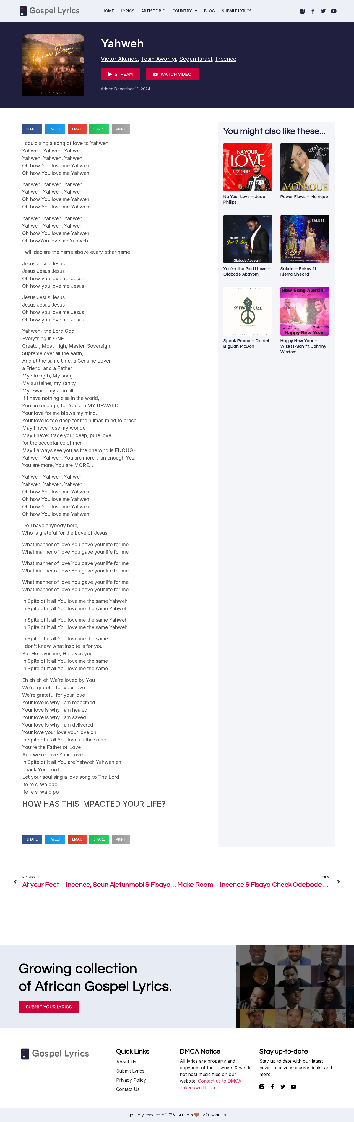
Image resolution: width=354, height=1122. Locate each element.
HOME (108, 11)
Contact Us (128, 1089)
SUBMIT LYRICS (237, 11)
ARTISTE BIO (153, 11)
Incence (225, 59)
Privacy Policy (131, 1080)
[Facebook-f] (312, 11)
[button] (32, 129)
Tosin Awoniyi (158, 59)
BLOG (209, 11)
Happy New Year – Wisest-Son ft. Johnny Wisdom (303, 346)
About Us (126, 1062)
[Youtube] (333, 11)
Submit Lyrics (130, 1071)
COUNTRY (182, 11)
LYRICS (127, 11)
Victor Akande (119, 59)
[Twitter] (323, 11)
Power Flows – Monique (304, 197)
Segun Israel (195, 59)
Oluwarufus (216, 1115)
